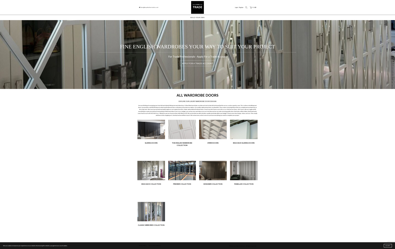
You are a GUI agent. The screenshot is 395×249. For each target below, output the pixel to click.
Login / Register (239, 7)
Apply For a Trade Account (197, 63)
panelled (180, 109)
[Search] (246, 7)
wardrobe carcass (222, 109)
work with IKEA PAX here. (152, 113)
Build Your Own (197, 17)
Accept (387, 245)
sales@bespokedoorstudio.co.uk (149, 7)
